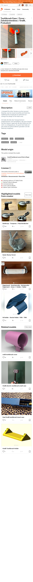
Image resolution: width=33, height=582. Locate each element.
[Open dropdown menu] (31, 18)
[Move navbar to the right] (31, 9)
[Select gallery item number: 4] (18, 351)
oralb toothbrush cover (10, 354)
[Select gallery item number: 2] (15, 220)
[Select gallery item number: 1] (13, 220)
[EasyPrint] (19, 5)
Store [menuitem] (13, 9)
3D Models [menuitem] (7, 9)
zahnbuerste (5, 142)
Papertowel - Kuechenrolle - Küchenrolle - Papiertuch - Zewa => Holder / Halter (16, 286)
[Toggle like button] (3, 226)
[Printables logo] (2, 9)
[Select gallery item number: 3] (16, 220)
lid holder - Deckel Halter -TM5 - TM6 (15, 317)
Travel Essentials (11, 83)
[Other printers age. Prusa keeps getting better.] (16, 94)
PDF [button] (30, 107)
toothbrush (5, 138)
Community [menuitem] (25, 9)
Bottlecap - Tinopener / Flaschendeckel (15, 223)
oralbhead (13, 142)
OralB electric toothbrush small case (14, 386)
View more (28, 195)
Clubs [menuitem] (18, 9)
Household (12, 14)
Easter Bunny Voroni (9, 255)
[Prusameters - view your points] (23, 5)
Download (17, 75)
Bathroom (20, 14)
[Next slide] (30, 53)
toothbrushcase (19, 138)
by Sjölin (9, 158)
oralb (11, 138)
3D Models (4, 14)
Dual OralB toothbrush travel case (13, 417)
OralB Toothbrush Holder (11, 448)
